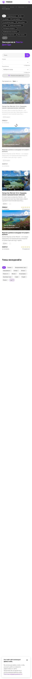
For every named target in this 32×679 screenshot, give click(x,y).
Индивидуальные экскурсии (10, 31)
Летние (23, 270)
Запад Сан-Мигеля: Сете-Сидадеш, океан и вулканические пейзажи (14, 194)
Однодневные (7, 270)
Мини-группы (22, 34)
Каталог (12, 7)
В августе (6, 273)
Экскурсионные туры (21, 267)
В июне (5, 280)
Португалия (21, 7)
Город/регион (5, 66)
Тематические (22, 22)
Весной (14, 273)
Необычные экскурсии (16, 25)
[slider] (25, 207)
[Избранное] (26, 173)
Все (4, 16)
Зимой (5, 25)
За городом (6, 19)
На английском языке (9, 22)
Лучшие (10, 267)
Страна (4, 59)
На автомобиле (16, 19)
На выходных (23, 273)
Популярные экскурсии (9, 28)
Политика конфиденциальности (13, 674)
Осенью (16, 270)
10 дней (24, 277)
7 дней (17, 277)
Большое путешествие (9, 34)
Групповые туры (7, 277)
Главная (4, 7)
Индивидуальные (12, 16)
